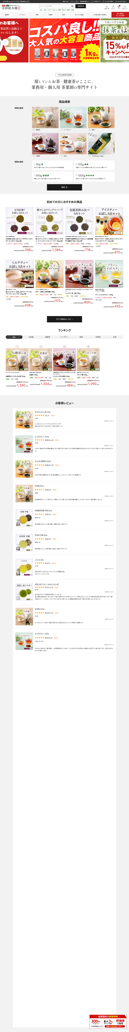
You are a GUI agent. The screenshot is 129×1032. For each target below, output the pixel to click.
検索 (63, 187)
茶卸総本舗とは (84, 1)
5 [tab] (68, 65)
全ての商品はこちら (63, 319)
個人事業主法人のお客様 (120, 15)
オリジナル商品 (79, 15)
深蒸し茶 (64, 10)
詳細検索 (80, 6)
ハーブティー (22, 15)
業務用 (68, 10)
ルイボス (49, 10)
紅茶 (63, 15)
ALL (14, 337)
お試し (45, 10)
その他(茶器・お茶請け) (100, 15)
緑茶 (37, 15)
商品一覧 (65, 1)
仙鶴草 (59, 10)
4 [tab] (66, 65)
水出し (41, 10)
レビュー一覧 (73, 1)
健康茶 (7, 15)
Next (123, 42)
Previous (5, 42)
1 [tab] (59, 65)
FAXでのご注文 (121, 1)
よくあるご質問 (109, 1)
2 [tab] (61, 65)
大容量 (72, 10)
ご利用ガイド (96, 1)
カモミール (54, 10)
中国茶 (50, 15)
